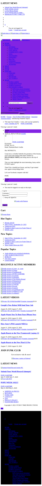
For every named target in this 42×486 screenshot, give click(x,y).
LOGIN (11, 75)
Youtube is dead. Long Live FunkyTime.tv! (18, 228)
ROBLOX (8, 257)
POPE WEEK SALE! (11, 9)
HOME (7, 43)
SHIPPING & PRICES (12, 391)
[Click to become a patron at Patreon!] (21, 358)
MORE (7, 80)
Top (2, 408)
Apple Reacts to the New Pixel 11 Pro (15, 342)
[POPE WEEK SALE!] (6, 379)
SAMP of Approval (15, 85)
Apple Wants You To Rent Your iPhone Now (18, 315)
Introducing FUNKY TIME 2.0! (15, 14)
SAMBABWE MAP (15, 83)
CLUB (7, 69)
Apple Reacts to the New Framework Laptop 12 (20, 333)
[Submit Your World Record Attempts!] (12, 367)
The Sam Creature (10, 258)
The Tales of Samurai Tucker (21, 90)
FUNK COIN (9, 395)
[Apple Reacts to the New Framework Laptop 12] (17, 329)
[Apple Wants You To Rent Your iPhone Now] (17, 311)
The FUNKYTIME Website (21, 117)
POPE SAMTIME (6, 375)
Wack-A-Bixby (17, 99)
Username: (5, 193)
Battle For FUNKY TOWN (21, 98)
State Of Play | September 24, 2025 (15, 224)
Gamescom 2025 (10, 226)
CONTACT (8, 396)
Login (10, 30)
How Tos (11, 59)
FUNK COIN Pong (19, 92)
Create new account (20, 30)
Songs (10, 54)
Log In (5, 205)
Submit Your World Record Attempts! (16, 7)
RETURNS (8, 393)
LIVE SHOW (13, 50)
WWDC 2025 (9, 230)
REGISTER (12, 76)
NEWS (7, 68)
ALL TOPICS (13, 78)
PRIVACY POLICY (11, 400)
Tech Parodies (13, 55)
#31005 (23, 134)
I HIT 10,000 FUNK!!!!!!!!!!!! (14, 255)
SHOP (7, 66)
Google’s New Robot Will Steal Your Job (17, 305)
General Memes (9, 260)
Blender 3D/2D (9, 223)
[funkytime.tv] (15, 33)
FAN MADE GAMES (16, 87)
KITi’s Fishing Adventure (20, 96)
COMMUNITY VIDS (16, 52)
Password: (5, 195)
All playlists (12, 64)
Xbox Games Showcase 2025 (14, 245)
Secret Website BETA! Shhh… (14, 12)
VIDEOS (8, 45)
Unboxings (12, 61)
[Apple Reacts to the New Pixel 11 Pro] (17, 338)
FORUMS (8, 71)
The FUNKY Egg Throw (20, 94)
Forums (9, 117)
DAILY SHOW (13, 48)
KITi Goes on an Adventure (21, 89)
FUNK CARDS (14, 82)
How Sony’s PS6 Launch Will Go (14, 324)
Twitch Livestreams (15, 62)
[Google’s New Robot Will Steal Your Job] (17, 301)
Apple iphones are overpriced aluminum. (17, 253)
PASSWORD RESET (12, 402)
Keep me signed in (10, 197)
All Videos (12, 47)
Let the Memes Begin (11, 11)
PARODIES (12, 57)
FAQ (6, 398)
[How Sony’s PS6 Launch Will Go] (17, 320)
